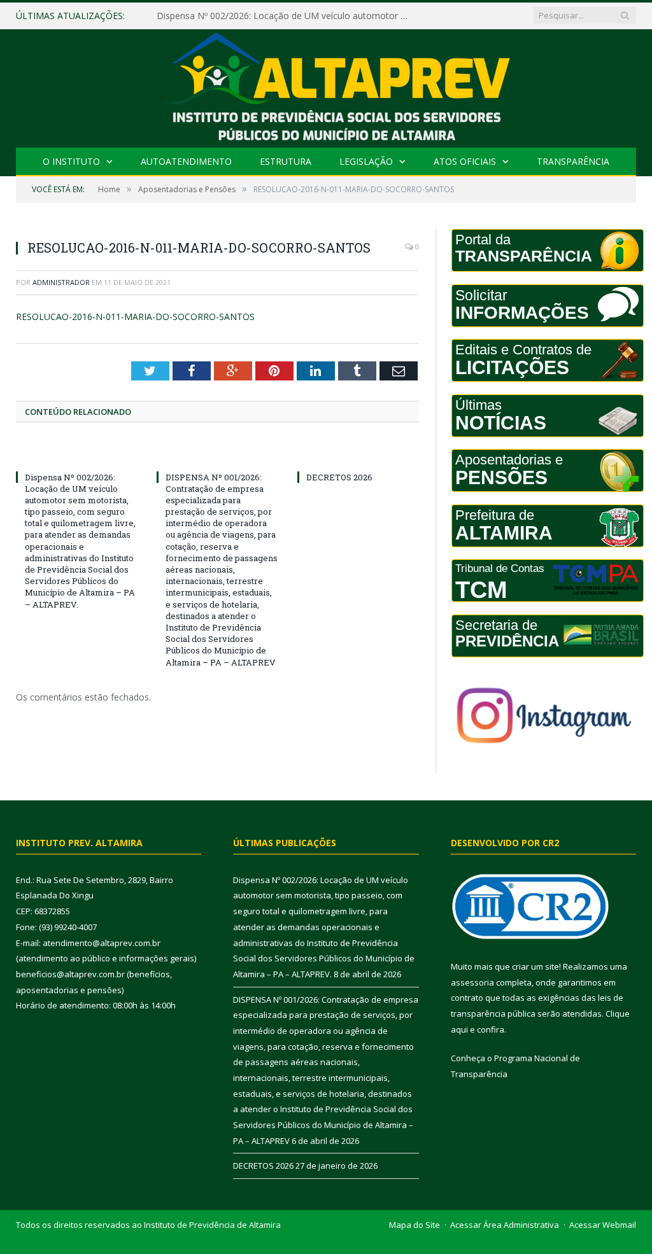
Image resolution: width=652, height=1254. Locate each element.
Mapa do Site (414, 1224)
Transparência (573, 161)
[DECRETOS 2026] (358, 453)
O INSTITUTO (71, 161)
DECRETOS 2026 (339, 477)
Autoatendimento (186, 161)
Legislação (366, 161)
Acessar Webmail (602, 1224)
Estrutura (285, 161)
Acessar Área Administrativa (504, 1224)
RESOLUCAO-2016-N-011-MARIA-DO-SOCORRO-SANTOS (135, 316)
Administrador (61, 282)
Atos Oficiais (465, 161)
